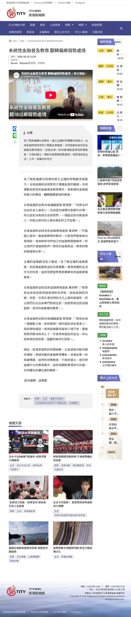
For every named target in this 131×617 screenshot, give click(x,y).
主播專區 (44, 32)
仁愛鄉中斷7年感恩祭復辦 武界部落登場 (109, 182)
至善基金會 (29, 511)
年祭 (88, 465)
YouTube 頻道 (64, 2)
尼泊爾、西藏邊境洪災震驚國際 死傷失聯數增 (119, 83)
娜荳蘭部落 (78, 465)
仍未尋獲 (21, 556)
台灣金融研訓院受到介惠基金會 (50, 403)
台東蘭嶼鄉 (33, 556)
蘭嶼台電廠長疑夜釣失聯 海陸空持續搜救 (28, 550)
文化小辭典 (81, 32)
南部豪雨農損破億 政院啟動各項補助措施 (119, 99)
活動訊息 (97, 32)
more (111, 452)
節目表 (30, 32)
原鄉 (37, 398)
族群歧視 (37, 465)
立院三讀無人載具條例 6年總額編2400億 (119, 114)
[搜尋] (121, 28)
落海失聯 (14, 560)
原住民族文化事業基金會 (17, 2)
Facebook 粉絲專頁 (43, 2)
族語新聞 (97, 25)
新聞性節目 (15, 32)
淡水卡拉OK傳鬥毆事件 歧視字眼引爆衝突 (27, 458)
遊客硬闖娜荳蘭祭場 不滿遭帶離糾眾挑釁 (72, 458)
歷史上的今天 (62, 32)
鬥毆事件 (14, 469)
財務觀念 (73, 403)
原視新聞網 (37, 15)
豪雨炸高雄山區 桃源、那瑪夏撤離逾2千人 (109, 155)
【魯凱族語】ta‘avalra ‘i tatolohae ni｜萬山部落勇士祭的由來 (109, 299)
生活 (45, 398)
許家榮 (41, 63)
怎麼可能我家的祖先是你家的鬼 (69, 515)
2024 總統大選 (16, 25)
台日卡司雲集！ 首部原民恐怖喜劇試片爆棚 (72, 504)
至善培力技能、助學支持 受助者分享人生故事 (27, 504)
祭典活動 (65, 465)
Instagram (80, 2)
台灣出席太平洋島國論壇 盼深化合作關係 (119, 68)
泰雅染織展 (66, 556)
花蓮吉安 (58, 469)
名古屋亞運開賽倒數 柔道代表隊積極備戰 (108, 210)
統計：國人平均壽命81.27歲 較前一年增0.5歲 (120, 52)
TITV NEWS (35, 11)
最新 (42, 25)
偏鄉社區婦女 (57, 398)
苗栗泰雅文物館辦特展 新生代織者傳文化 (72, 550)
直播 (32, 25)
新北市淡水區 (23, 465)
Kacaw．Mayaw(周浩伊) (23, 63)
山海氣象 (55, 25)
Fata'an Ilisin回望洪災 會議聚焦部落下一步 (109, 241)
